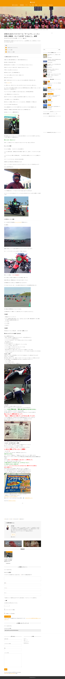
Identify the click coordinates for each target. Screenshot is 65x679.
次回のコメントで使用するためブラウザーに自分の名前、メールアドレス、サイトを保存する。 (21, 597)
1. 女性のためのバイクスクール (12, 47)
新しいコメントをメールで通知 (9, 609)
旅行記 (25, 38)
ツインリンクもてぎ (18, 222)
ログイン (25, 638)
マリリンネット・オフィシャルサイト (11, 496)
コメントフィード (26, 641)
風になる (32, 2)
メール (5, 587)
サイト (5, 592)
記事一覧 (13, 534)
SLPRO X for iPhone (12, 500)
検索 (59, 49)
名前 (5, 582)
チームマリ (8, 82)
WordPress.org (26, 643)
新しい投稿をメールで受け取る (9, 613)
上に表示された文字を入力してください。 (11, 602)
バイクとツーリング (20, 38)
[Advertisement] (22, 511)
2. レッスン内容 (9, 49)
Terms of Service (12, 673)
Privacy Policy (6, 673)
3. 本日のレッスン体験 (11, 51)
